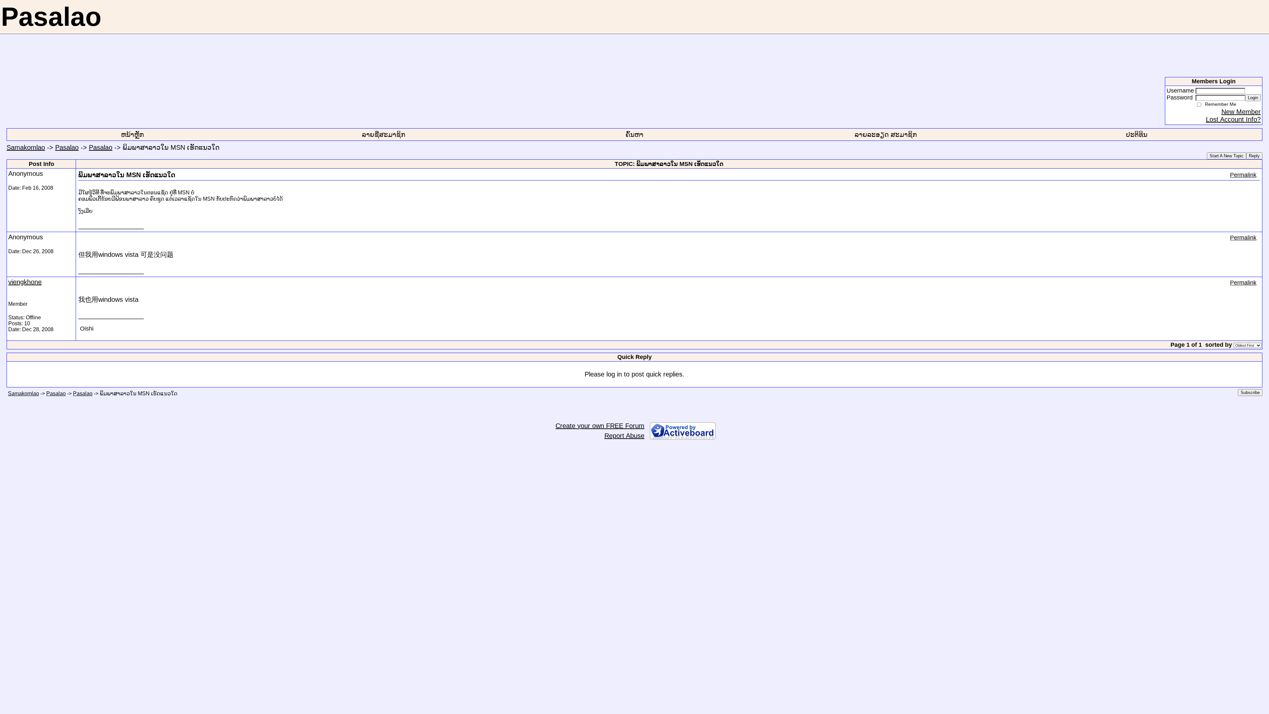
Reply (1254, 155)
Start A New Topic (1227, 155)
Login (1253, 97)
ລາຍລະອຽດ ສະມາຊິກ (886, 134)
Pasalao (67, 147)
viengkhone (25, 282)
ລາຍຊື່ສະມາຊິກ (383, 134)
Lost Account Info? (1233, 119)
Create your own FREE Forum (600, 425)
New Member (1241, 111)
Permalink (1243, 175)
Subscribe (1250, 392)
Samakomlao (26, 147)
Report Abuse (624, 435)
